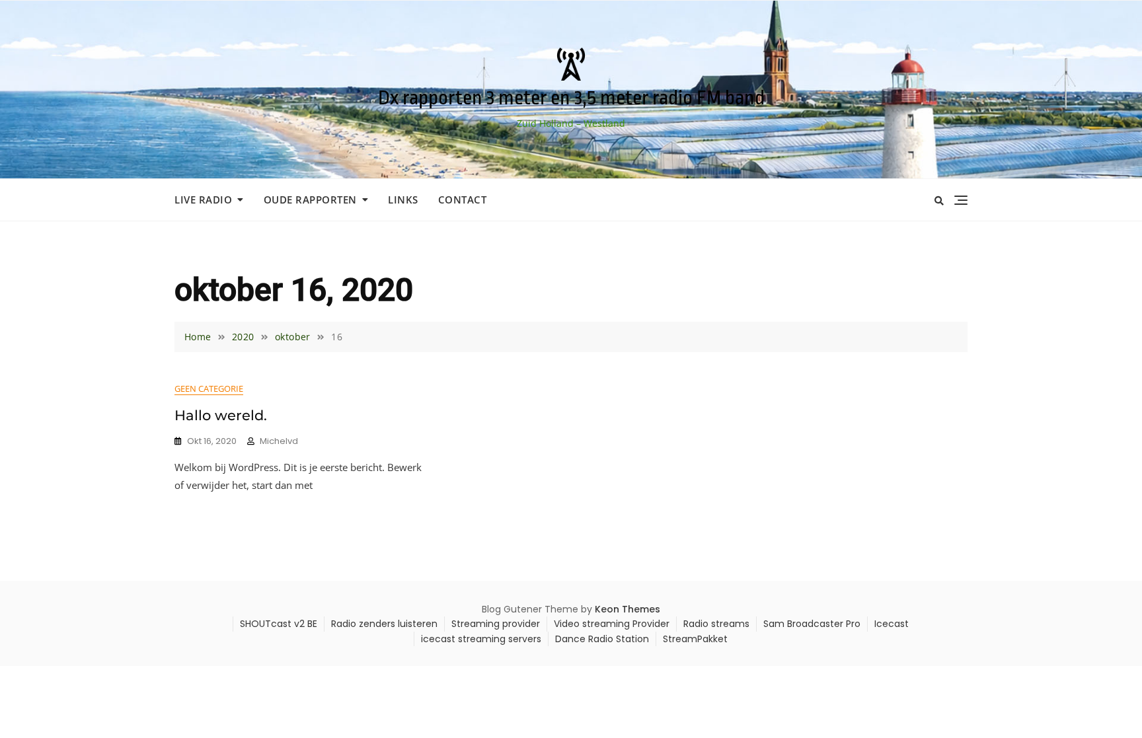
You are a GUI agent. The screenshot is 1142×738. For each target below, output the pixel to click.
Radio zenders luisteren (384, 623)
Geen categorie (208, 388)
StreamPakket (695, 639)
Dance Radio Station (602, 639)
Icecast (891, 623)
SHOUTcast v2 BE (278, 623)
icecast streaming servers (481, 639)
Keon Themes (627, 609)
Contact (462, 199)
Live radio (203, 199)
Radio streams (716, 623)
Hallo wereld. (220, 415)
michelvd (279, 441)
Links (403, 199)
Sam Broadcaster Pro (811, 623)
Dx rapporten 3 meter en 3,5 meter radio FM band (571, 98)
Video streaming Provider (611, 623)
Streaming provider (495, 623)
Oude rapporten (310, 199)
